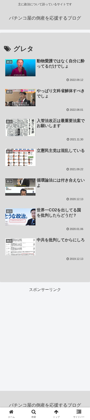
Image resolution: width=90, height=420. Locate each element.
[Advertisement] (45, 338)
